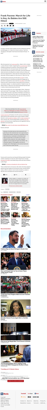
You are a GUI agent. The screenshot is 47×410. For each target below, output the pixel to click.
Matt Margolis (4, 273)
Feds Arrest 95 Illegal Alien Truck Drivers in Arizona (15, 341)
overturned (14, 64)
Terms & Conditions (37, 403)
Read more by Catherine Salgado (16, 185)
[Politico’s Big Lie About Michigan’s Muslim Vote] (16, 239)
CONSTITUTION (12, 192)
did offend (22, 80)
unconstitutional (23, 65)
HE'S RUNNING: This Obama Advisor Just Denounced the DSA (38, 60)
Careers (29, 403)
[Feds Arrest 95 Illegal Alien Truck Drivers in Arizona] (16, 331)
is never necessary (24, 118)
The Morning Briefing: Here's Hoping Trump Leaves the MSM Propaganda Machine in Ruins (14, 364)
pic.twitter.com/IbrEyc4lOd (21, 110)
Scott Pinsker (4, 250)
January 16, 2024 (23, 112)
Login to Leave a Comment (15, 380)
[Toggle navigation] (45, 1)
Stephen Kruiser (4, 366)
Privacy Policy (43, 401)
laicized (22, 77)
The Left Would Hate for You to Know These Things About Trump (14, 271)
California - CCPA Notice (43, 403)
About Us (29, 401)
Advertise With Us (37, 401)
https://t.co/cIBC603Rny (9, 110)
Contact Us (23, 401)
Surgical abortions (5, 115)
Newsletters (23, 403)
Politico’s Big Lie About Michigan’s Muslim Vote (14, 249)
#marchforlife (23, 109)
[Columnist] (5, 180)
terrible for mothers (12, 118)
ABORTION (6, 192)
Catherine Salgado (5, 23)
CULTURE (7, 189)
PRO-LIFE (18, 192)
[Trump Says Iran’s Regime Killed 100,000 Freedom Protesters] (16, 284)
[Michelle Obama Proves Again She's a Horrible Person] (16, 308)
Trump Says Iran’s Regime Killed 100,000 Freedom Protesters (15, 295)
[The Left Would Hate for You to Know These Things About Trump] (16, 261)
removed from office (5, 160)
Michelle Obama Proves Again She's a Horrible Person (14, 318)
